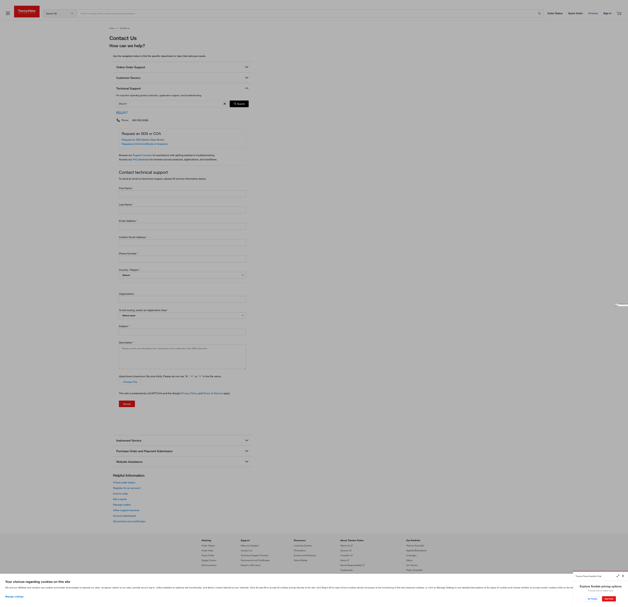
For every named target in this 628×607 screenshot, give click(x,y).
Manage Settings (14, 596)
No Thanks (592, 599)
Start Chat (609, 599)
